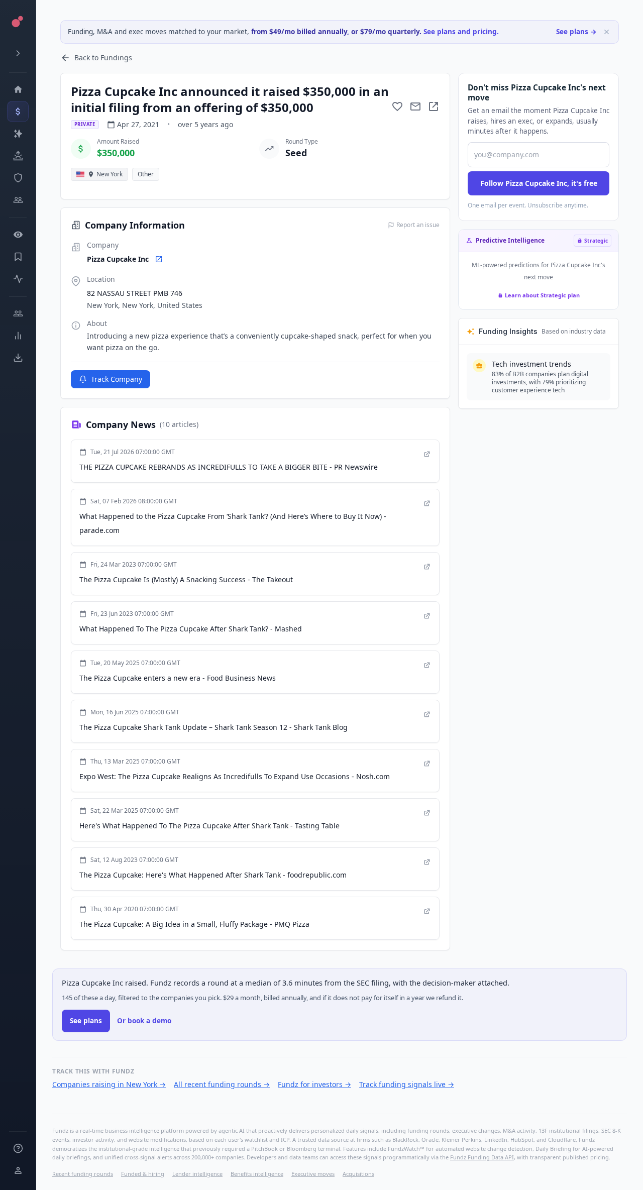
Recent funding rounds (82, 1173)
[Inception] (18, 155)
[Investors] (18, 199)
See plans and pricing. (461, 31)
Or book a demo (144, 1020)
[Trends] (18, 335)
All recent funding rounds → (222, 1084)
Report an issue (418, 225)
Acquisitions (358, 1173)
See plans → (576, 31)
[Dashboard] (18, 89)
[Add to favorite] (397, 106)
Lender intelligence (197, 1173)
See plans (86, 1020)
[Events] (18, 111)
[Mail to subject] (415, 106)
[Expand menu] (18, 53)
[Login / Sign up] (18, 1170)
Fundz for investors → (314, 1084)
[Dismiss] (606, 32)
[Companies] (18, 133)
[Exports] (18, 357)
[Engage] (18, 313)
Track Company (116, 379)
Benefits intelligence (257, 1173)
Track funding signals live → (406, 1084)
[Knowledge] (18, 1148)
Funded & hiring (142, 1173)
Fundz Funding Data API (482, 1157)
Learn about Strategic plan (542, 295)
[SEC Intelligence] (18, 177)
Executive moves (313, 1173)
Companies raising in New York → (109, 1084)
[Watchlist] (18, 234)
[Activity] (18, 278)
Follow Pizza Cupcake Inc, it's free (538, 183)
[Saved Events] (18, 256)
